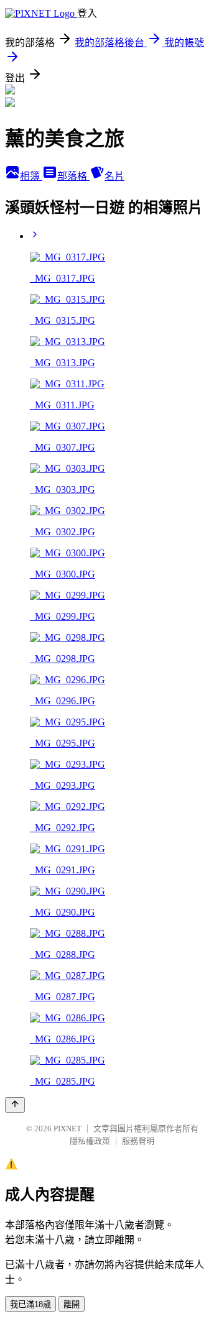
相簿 (31, 176)
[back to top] (15, 1105)
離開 (71, 1304)
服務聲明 (138, 1141)
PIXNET (68, 1128)
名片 (114, 176)
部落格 (73, 176)
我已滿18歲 (30, 1304)
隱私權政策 (90, 1141)
